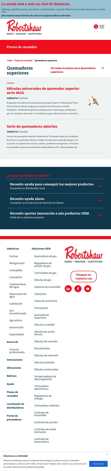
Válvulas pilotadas (44, 362)
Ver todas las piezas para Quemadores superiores (73, 70)
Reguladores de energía (43, 397)
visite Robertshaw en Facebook (77, 288)
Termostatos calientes (46, 406)
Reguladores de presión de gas (43, 264)
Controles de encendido (41, 414)
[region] (55, 461)
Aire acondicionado (17, 312)
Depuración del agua (18, 295)
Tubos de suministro (45, 301)
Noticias (12, 376)
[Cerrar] (108, 454)
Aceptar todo (98, 464)
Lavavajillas (15, 270)
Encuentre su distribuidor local (52, 186)
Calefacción (15, 304)
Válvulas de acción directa (44, 333)
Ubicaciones (14, 368)
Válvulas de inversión (46, 341)
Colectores (40, 294)
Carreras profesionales (17, 351)
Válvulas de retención (46, 355)
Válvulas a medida (44, 325)
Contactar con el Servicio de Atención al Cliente (36, 201)
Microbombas (42, 348)
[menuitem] (96, 26)
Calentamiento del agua (17, 285)
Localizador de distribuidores (15, 406)
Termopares (41, 308)
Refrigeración (17, 263)
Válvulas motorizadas (46, 369)
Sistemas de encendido (47, 287)
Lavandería (15, 277)
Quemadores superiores (41, 316)
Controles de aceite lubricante (45, 430)
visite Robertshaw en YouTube (87, 288)
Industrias (13, 249)
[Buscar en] (96, 26)
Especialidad (16, 334)
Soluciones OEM (41, 249)
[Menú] (101, 26)
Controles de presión (46, 422)
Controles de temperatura (41, 440)
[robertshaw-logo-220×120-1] (24, 27)
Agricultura (15, 320)
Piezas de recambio (12, 394)
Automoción (16, 327)
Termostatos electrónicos (41, 387)
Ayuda (10, 384)
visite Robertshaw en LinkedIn (68, 288)
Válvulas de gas (42, 280)
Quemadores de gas (45, 256)
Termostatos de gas (45, 273)
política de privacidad (35, 467)
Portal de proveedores (14, 418)
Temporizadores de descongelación (45, 378)
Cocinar (13, 256)
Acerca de (12, 342)
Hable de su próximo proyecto (50, 215)
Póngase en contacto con (83, 276)
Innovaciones (14, 360)
